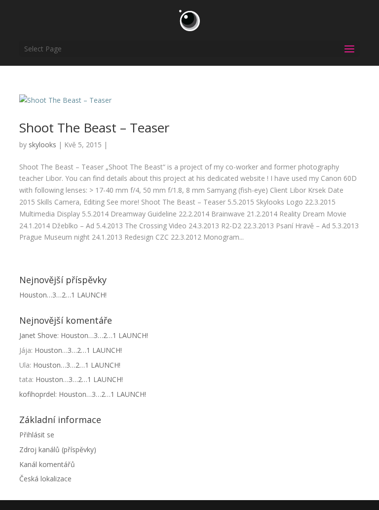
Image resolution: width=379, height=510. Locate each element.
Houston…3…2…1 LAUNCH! (63, 294)
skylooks (42, 144)
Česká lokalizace (45, 478)
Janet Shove (38, 335)
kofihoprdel (37, 394)
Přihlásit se (36, 434)
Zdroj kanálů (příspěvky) (57, 449)
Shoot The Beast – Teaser (94, 127)
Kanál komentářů (47, 464)
